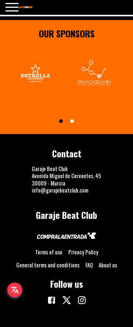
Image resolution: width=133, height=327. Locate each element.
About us (108, 265)
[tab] (60, 121)
